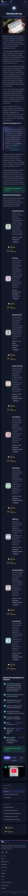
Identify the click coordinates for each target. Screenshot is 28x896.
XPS (23, 737)
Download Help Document (11, 810)
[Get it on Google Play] (12, 250)
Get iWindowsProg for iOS (11, 816)
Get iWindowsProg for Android (12, 819)
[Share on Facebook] (2, 852)
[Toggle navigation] (11, 1)
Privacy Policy (4, 885)
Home (2, 858)
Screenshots (7, 797)
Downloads (4, 867)
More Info (15, 241)
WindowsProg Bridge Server (11, 794)
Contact (3, 873)
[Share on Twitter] (6, 852)
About (5, 788)
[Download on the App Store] (12, 246)
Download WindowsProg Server (12, 813)
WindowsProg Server (19, 723)
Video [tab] (7, 757)
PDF (20, 737)
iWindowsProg (5, 861)
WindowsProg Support (19, 729)
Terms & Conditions (6, 882)
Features (6, 791)
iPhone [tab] (14, 757)
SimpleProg (4, 864)
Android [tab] (14, 760)
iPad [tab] (21, 757)
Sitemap (3, 888)
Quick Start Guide (8, 807)
